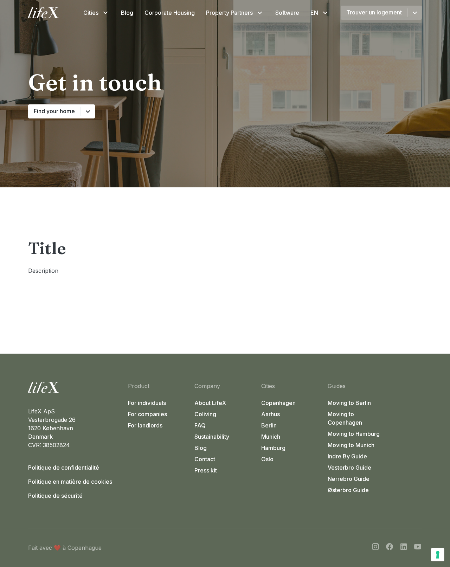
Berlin (269, 425)
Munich (270, 436)
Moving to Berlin (349, 402)
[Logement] (75, 387)
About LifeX (210, 402)
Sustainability (211, 436)
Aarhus (270, 414)
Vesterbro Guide (349, 467)
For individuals (147, 402)
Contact (204, 459)
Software (287, 12)
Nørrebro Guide (348, 478)
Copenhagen (278, 402)
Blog (127, 12)
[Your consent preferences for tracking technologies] (437, 554)
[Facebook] (389, 547)
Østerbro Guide (348, 490)
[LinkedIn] (403, 547)
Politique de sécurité (55, 495)
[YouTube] (417, 547)
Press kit (205, 470)
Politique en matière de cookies (70, 481)
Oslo (267, 459)
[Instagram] (375, 547)
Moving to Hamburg (354, 433)
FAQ (200, 425)
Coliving (205, 414)
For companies (147, 414)
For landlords (145, 425)
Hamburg (273, 447)
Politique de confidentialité (63, 467)
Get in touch (95, 82)
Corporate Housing (169, 12)
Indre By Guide (347, 456)
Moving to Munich (351, 445)
